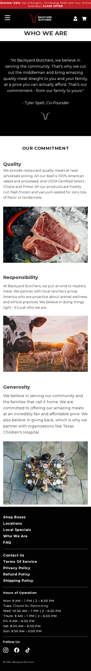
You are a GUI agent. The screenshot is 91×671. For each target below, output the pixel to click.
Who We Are (15, 536)
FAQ (7, 542)
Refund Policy (16, 574)
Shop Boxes (14, 517)
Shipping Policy (18, 581)
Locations (12, 523)
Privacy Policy (16, 568)
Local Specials (17, 530)
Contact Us (13, 555)
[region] (45, 4)
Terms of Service (20, 562)
